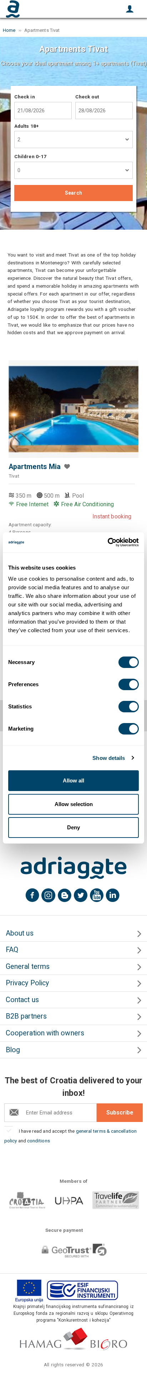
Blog (13, 1050)
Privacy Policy (27, 983)
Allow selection (74, 804)
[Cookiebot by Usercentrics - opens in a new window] (107, 542)
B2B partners (26, 1016)
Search (73, 193)
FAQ (12, 950)
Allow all (73, 780)
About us (20, 933)
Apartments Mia (35, 467)
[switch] (128, 684)
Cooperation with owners (45, 1033)
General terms (28, 966)
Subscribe (119, 1112)
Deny (73, 827)
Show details (108, 758)
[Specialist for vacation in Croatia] (73, 868)
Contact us (22, 1000)
